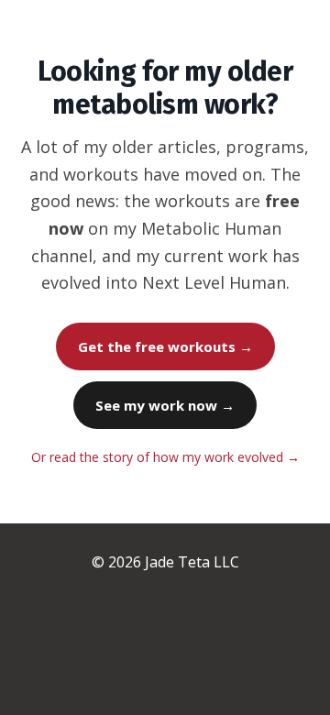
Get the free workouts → (165, 346)
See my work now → (165, 405)
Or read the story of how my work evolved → (165, 457)
